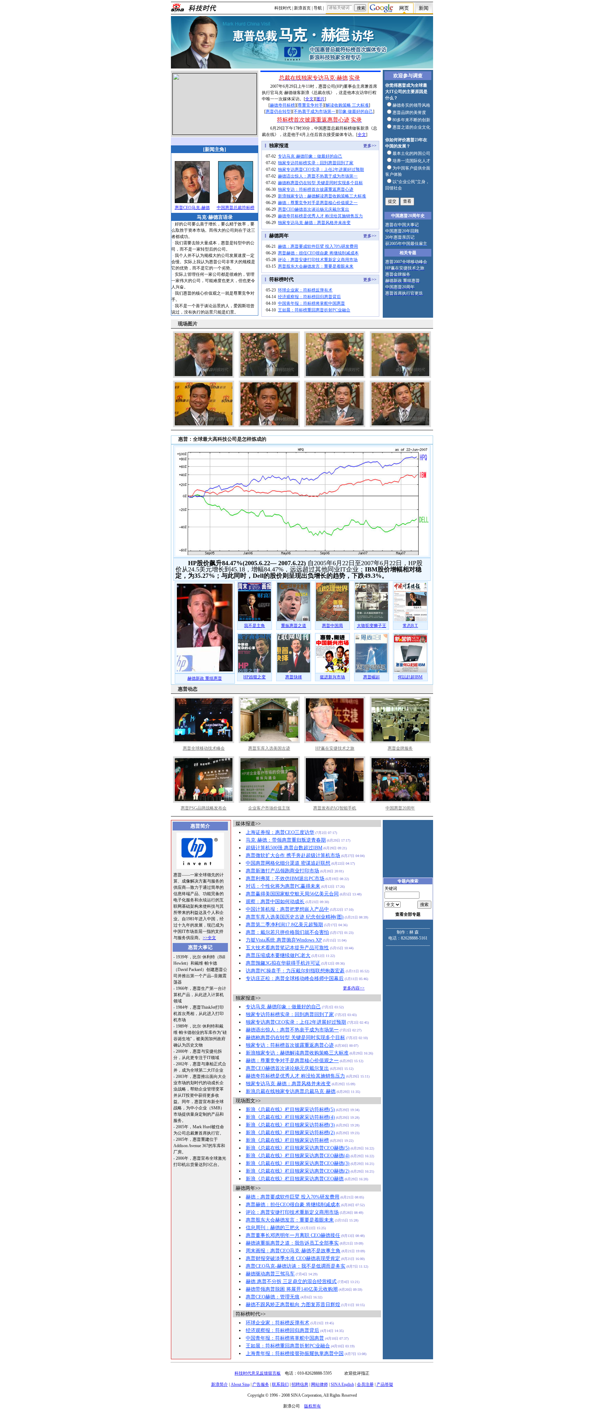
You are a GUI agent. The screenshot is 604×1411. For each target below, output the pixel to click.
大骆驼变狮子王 (371, 625)
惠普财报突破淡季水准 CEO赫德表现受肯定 (293, 1258)
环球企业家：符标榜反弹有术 (305, 290)
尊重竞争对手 (310, 105)
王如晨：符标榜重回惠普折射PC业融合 (314, 310)
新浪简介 (219, 1384)
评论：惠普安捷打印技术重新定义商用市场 (318, 259)
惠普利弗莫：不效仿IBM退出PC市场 (285, 878)
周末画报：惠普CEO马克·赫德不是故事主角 (293, 1250)
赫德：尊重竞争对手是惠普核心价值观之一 (318, 202)
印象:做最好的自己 (355, 111)
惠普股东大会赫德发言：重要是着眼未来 (315, 266)
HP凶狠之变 (254, 677)
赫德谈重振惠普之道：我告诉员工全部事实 (292, 1243)
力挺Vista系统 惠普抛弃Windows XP (284, 940)
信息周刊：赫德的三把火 (273, 1227)
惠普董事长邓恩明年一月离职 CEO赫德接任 (293, 1235)
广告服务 (260, 1384)
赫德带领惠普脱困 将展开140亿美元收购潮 (292, 1289)
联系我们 (280, 1384)
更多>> (369, 145)
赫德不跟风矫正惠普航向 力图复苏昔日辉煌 (293, 1304)
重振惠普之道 (293, 625)
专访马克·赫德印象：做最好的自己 (310, 156)
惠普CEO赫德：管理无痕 (273, 1297)
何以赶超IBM (410, 677)
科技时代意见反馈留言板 (258, 1373)
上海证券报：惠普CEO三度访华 (280, 832)
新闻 (424, 8)
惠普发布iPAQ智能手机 (334, 808)
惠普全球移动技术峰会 (204, 748)
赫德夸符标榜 (282, 105)
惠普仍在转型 (278, 111)
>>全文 (209, 937)
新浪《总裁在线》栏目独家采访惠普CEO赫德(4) (298, 1155)
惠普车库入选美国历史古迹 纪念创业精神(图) (295, 917)
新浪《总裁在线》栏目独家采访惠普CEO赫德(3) (298, 1163)
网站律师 (319, 1384)
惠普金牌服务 (400, 748)
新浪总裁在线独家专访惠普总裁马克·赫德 (291, 1091)
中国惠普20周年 (400, 808)
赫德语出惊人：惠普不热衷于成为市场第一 (318, 176)
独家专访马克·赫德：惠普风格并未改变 (314, 222)
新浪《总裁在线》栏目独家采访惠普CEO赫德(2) (298, 1171)
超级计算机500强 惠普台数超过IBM (284, 847)
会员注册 (365, 1384)
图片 (320, 98)
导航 (318, 8)
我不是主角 (254, 625)
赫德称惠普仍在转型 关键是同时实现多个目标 (320, 182)
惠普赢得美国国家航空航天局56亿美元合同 (292, 894)
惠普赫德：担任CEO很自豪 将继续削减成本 (318, 253)
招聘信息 (300, 1384)
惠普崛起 (371, 677)
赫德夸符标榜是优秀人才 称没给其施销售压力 (320, 216)
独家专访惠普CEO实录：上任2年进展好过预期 (321, 169)
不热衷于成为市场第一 (315, 111)
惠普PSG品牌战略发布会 (203, 808)
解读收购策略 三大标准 (347, 105)
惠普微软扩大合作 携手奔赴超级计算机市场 (293, 855)
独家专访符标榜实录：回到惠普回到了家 (315, 162)
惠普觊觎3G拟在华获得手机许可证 (283, 963)
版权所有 (312, 1406)
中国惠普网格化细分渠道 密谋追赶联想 (288, 863)
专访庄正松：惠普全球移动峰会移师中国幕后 (295, 978)
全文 (309, 98)
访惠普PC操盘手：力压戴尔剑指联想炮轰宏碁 (295, 970)
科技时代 (282, 8)
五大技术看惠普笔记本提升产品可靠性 (287, 947)
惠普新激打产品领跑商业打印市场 (282, 870)
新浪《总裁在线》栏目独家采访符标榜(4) (290, 1117)
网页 (404, 8)
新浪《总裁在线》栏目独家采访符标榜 (287, 1140)
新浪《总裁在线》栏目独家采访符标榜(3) (290, 1125)
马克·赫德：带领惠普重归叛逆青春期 (286, 840)
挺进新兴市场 (332, 677)
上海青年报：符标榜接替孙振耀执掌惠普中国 (295, 1353)
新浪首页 (302, 8)
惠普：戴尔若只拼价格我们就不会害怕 (287, 932)
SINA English (342, 1384)
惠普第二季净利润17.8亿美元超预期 (284, 924)
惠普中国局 (332, 625)
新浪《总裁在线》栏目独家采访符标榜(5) (290, 1109)
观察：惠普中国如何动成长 (275, 901)
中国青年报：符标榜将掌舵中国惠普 (311, 303)
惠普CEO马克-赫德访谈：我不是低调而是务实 (295, 1266)
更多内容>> (354, 988)
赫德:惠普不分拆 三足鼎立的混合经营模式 (291, 1281)
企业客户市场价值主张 (269, 808)
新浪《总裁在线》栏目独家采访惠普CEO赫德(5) (298, 1148)
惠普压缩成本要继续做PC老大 (278, 955)
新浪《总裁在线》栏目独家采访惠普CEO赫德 (295, 1178)
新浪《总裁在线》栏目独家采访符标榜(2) (290, 1132)
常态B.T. (410, 625)
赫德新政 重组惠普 (204, 678)
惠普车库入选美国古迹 (269, 748)
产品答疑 (384, 1384)
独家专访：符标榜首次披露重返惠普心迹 (315, 189)
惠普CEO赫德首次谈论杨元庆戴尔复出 (313, 209)
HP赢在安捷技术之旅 (334, 748)
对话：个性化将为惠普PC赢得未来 (283, 886)
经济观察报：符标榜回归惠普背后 (309, 296)
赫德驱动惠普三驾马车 (270, 1273)
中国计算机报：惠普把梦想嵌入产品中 (287, 909)
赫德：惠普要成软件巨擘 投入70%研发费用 (318, 246)
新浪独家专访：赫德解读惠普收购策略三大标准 (322, 196)
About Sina (240, 1384)
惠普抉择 (293, 677)
